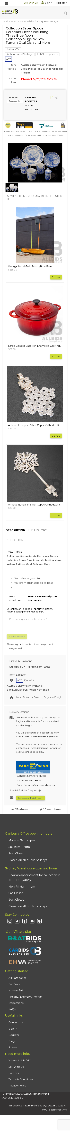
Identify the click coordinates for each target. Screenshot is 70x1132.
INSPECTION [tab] (14, 540)
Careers (13, 1073)
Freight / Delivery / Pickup (25, 996)
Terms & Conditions (20, 1079)
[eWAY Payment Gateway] (24, 125)
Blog (11, 1041)
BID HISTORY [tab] (37, 530)
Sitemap (13, 1047)
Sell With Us (16, 1066)
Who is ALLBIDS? (19, 1060)
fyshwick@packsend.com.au (40, 785)
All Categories (17, 977)
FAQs (11, 1009)
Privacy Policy (17, 1085)
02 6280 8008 (33, 780)
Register (61, 2)
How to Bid (15, 990)
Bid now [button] (56, 277)
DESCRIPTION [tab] (15, 530)
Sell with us (31, 2)
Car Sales (14, 984)
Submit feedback (16, 636)
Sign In (49, 2)
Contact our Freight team (30, 798)
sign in (18, 644)
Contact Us (15, 1022)
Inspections (15, 1003)
